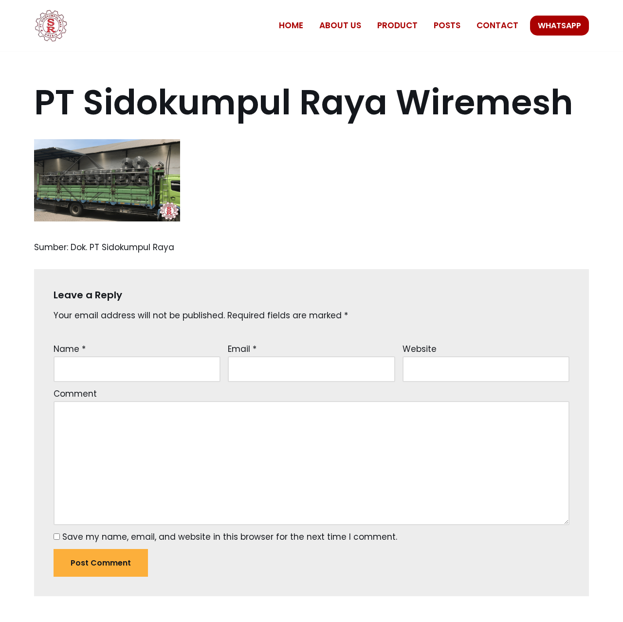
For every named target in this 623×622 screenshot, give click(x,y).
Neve (44, 609)
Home (291, 25)
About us (340, 25)
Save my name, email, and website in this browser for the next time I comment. (229, 537)
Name (70, 349)
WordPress (136, 609)
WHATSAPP (559, 25)
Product (397, 25)
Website (420, 349)
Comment (75, 394)
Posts (447, 25)
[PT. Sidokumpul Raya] (51, 25)
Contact (497, 25)
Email (242, 349)
